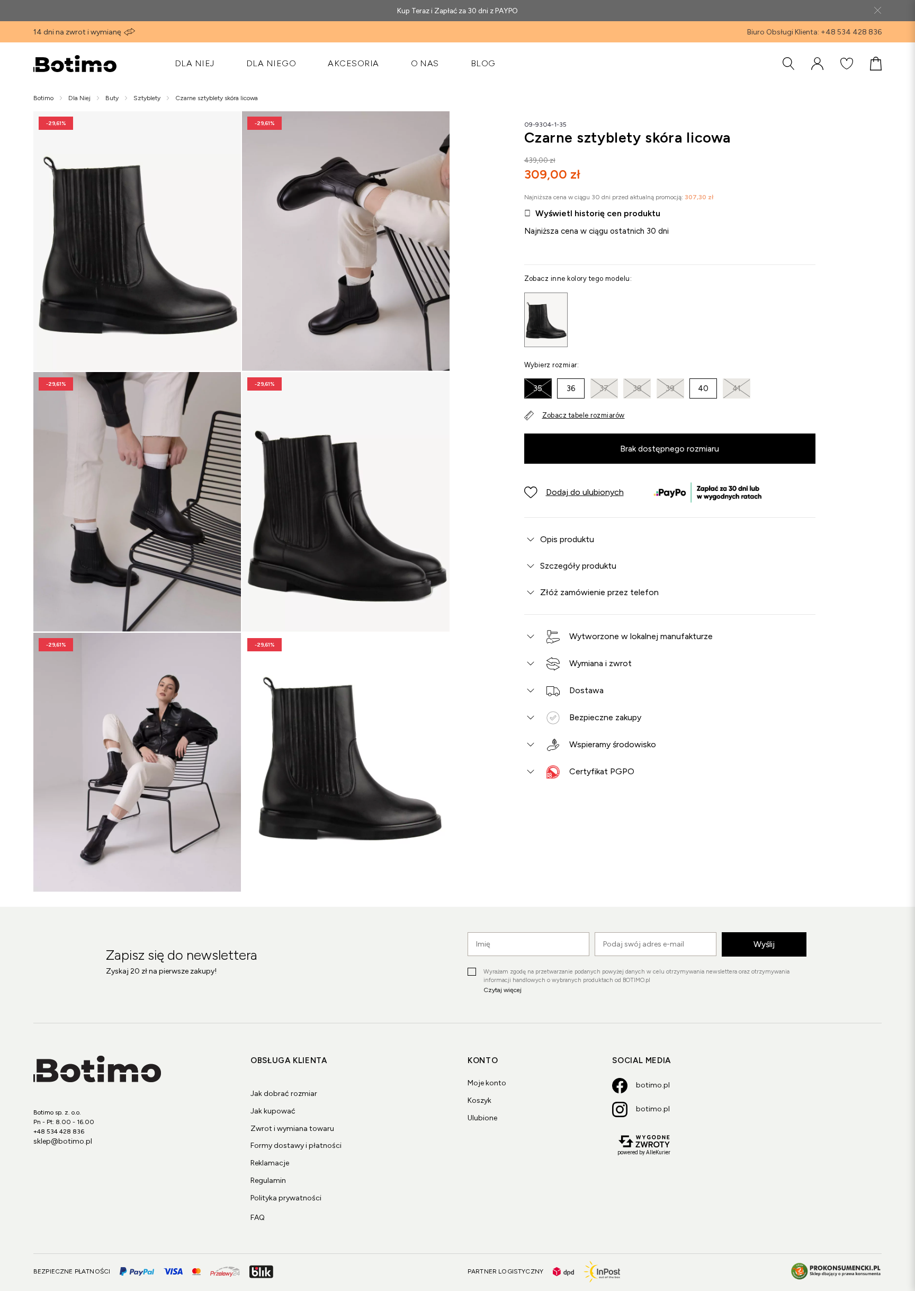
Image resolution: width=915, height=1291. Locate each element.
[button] (574, 492)
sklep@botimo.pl (62, 1141)
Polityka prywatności (285, 1197)
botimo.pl (653, 1085)
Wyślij (764, 944)
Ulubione (482, 1117)
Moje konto (487, 1082)
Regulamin (268, 1180)
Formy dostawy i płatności (296, 1145)
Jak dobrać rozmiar (283, 1093)
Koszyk (479, 1100)
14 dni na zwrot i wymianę (77, 32)
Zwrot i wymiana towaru (292, 1128)
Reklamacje (269, 1163)
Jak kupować (272, 1111)
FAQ (257, 1217)
